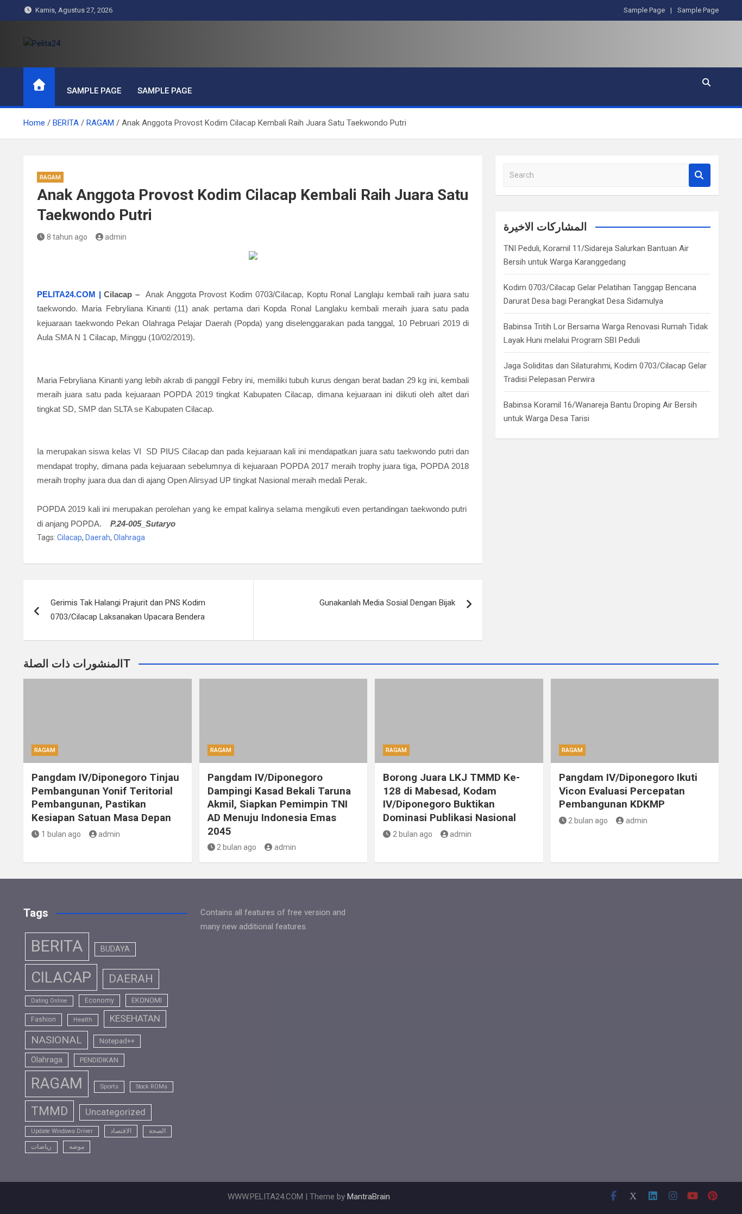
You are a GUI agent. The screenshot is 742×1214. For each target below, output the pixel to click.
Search (699, 175)
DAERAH (131, 978)
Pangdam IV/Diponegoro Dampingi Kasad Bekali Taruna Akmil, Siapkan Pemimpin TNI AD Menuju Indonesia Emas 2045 (279, 804)
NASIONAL (56, 1040)
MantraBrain (368, 1197)
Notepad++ (117, 1041)
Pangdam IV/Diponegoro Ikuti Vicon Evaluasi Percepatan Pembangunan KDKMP (628, 790)
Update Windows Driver (62, 1131)
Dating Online (49, 1000)
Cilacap (69, 537)
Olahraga (129, 537)
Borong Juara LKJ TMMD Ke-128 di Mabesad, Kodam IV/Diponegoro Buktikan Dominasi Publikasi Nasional (451, 797)
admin (116, 237)
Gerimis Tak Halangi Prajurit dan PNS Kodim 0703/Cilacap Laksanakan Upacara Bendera (128, 610)
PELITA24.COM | (69, 294)
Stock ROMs (151, 1086)
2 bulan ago (236, 847)
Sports (109, 1086)
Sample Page (644, 10)
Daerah (97, 537)
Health (82, 1019)
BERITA (57, 946)
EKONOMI (146, 1000)
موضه (76, 1146)
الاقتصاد (120, 1131)
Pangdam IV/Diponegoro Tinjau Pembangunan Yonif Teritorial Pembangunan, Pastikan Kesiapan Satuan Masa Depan (105, 797)
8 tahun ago (67, 237)
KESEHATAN (135, 1018)
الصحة (157, 1131)
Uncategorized (115, 1112)
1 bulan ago (61, 834)
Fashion (43, 1019)
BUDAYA (115, 948)
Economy (99, 1000)
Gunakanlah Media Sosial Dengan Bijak (387, 603)
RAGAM (50, 177)
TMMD (49, 1111)
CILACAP (61, 977)
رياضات (41, 1146)
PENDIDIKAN (99, 1060)
